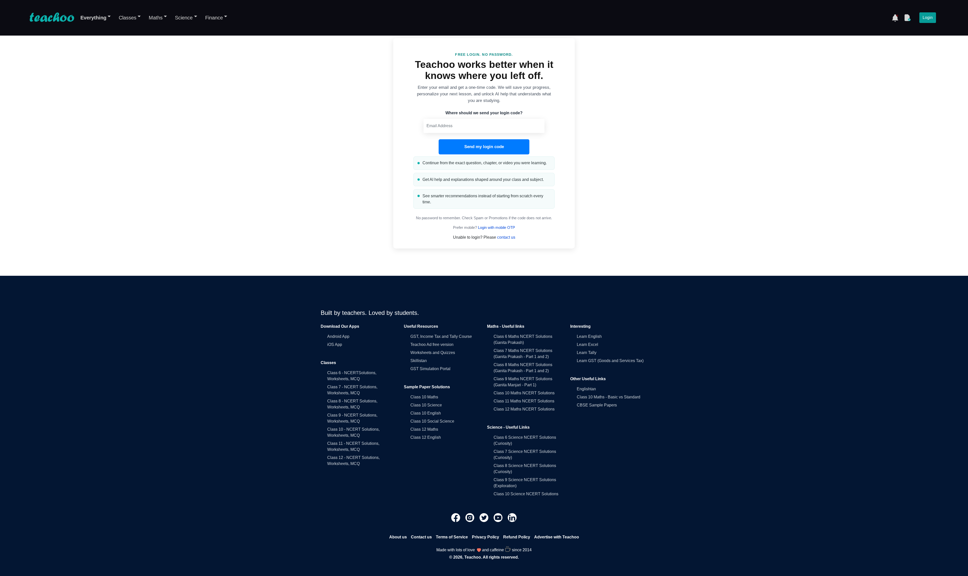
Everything (93, 17)
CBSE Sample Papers (597, 405)
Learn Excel (587, 344)
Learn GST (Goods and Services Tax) (610, 361)
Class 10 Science (426, 405)
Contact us (421, 537)
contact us (506, 237)
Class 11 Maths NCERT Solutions (524, 401)
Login (928, 17)
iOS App (334, 344)
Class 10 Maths (424, 397)
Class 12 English (425, 437)
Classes (127, 17)
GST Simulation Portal (430, 369)
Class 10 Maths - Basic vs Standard (608, 397)
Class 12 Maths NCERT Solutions (524, 409)
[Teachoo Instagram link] (470, 517)
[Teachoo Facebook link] (456, 517)
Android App (338, 336)
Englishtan (586, 389)
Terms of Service (452, 537)
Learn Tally (586, 352)
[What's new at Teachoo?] (895, 18)
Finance (214, 17)
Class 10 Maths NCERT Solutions (524, 393)
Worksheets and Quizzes (432, 352)
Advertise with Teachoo (556, 537)
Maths (156, 17)
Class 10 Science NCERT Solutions (526, 494)
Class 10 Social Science (432, 421)
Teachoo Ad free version (431, 344)
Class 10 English (425, 413)
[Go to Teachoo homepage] (51, 17)
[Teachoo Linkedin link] (512, 517)
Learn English (589, 336)
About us (398, 537)
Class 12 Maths (424, 429)
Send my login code (484, 146)
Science (184, 17)
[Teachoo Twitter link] (484, 517)
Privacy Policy (485, 537)
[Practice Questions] (907, 18)
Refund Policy (516, 537)
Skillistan (418, 361)
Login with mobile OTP (496, 228)
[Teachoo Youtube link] (499, 517)
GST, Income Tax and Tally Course (441, 336)
